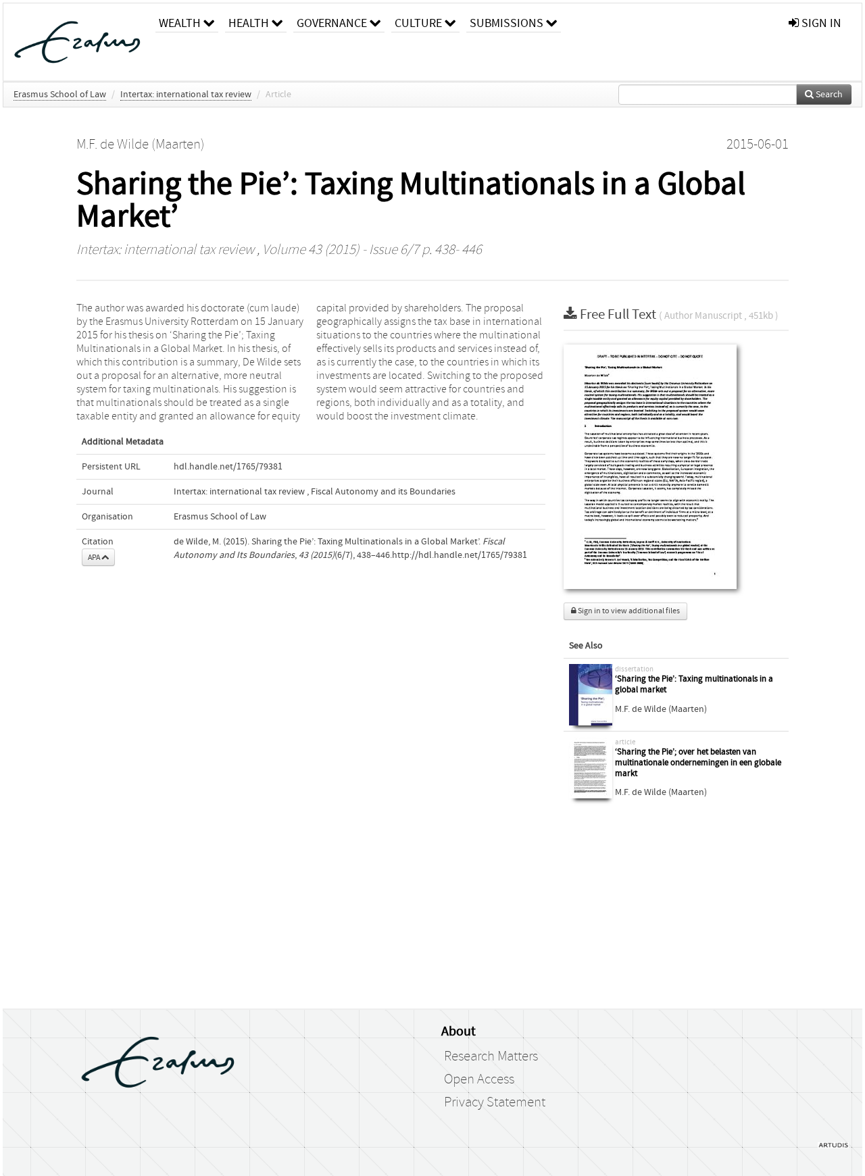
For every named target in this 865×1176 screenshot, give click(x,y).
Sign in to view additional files (628, 611)
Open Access (479, 1079)
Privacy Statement (494, 1102)
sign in (820, 23)
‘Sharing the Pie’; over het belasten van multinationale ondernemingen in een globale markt (698, 762)
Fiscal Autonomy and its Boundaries (383, 491)
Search (828, 94)
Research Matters (491, 1056)
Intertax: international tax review (185, 94)
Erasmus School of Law (60, 94)
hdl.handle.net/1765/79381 (228, 466)
